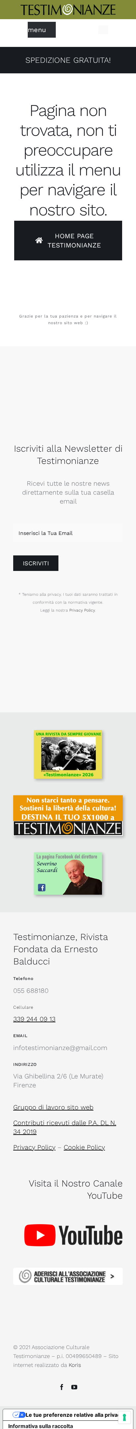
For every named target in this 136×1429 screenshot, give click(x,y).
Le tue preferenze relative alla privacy (74, 1414)
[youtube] (74, 1387)
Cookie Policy (84, 1147)
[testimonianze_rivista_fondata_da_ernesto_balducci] (68, 7)
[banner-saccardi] (68, 856)
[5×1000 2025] (68, 799)
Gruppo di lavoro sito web (53, 1107)
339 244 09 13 (34, 1019)
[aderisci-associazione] (68, 1271)
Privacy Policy (82, 610)
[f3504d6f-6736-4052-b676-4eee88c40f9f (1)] (68, 733)
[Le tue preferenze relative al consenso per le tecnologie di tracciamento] (124, 1417)
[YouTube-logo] (73, 1211)
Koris (75, 1365)
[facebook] (62, 1387)
